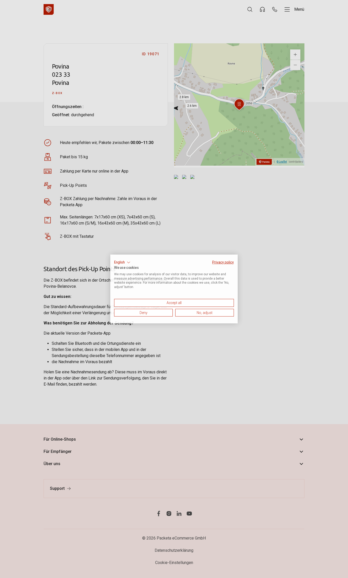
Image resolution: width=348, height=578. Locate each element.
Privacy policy (223, 262)
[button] (122, 262)
